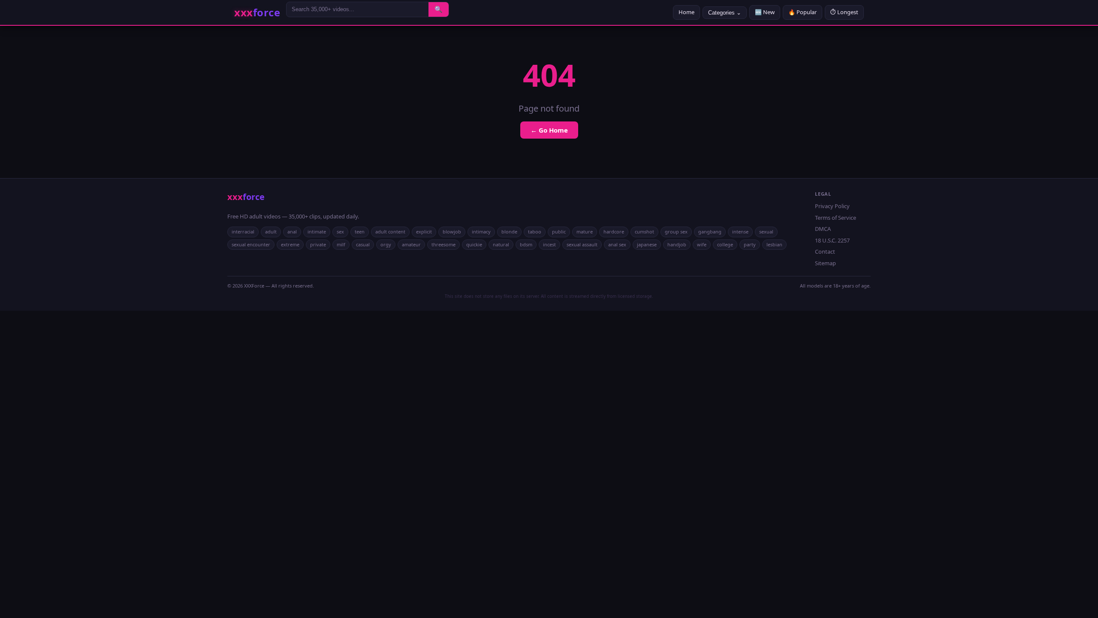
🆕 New (765, 12)
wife (701, 244)
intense (740, 231)
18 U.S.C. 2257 (832, 240)
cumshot (644, 231)
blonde (509, 231)
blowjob (452, 231)
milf (341, 244)
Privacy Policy (832, 206)
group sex (676, 231)
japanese (647, 244)
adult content (390, 231)
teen (360, 231)
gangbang (709, 231)
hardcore (613, 231)
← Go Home (549, 130)
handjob (676, 244)
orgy (385, 244)
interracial (243, 231)
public (559, 231)
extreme (290, 244)
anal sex (617, 244)
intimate (317, 231)
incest (549, 244)
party (750, 244)
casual (363, 244)
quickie (474, 244)
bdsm (526, 244)
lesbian (774, 244)
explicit (424, 231)
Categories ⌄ (724, 12)
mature (584, 231)
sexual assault (582, 244)
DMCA (823, 229)
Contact (825, 251)
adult (271, 231)
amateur (411, 244)
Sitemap (825, 263)
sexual (766, 231)
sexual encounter (251, 244)
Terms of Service (835, 217)
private (318, 244)
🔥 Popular (802, 12)
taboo (534, 231)
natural (501, 244)
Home (686, 12)
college (725, 244)
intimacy (481, 231)
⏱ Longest (844, 12)
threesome (443, 244)
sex (340, 231)
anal (292, 231)
